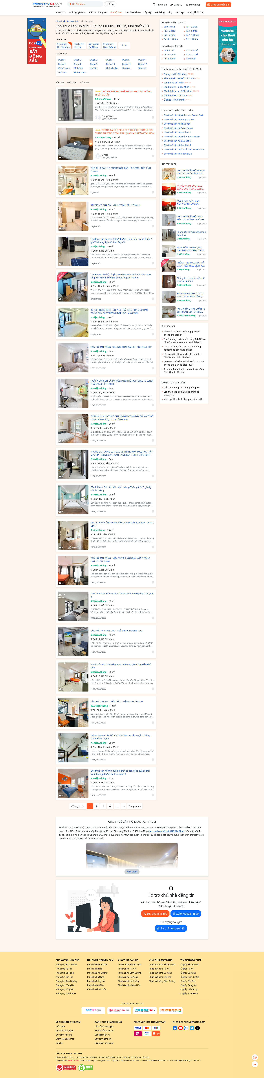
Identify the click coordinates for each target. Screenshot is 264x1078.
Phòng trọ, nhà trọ (67, 960)
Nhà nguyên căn (77, 12)
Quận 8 (77, 64)
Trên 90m (191, 58)
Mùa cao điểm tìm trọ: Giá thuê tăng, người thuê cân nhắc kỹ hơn (183, 348)
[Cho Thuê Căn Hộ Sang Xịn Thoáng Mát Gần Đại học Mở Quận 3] (73, 606)
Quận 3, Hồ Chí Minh (103, 605)
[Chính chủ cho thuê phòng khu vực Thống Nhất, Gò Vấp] (75, 105)
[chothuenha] (119, 1010)
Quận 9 (93, 64)
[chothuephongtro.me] (171, 1010)
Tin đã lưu (161, 4)
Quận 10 (110, 64)
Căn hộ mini (116, 12)
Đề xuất (60, 82)
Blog (170, 12)
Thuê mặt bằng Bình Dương (162, 981)
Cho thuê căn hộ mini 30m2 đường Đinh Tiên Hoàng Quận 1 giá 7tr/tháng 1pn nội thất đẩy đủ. (121, 240)
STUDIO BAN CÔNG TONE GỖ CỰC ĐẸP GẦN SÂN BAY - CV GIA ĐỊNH (122, 524)
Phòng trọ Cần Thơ (64, 977)
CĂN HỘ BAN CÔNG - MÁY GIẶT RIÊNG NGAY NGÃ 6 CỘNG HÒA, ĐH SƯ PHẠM (120, 560)
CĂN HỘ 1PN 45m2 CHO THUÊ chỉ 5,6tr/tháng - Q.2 (116, 630)
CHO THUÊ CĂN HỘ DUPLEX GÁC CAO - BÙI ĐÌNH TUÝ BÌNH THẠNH (121, 170)
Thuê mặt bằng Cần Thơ (160, 977)
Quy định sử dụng (64, 1034)
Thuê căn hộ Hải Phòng (128, 981)
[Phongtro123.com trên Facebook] (175, 1029)
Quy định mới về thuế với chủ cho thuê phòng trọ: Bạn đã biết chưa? (184, 363)
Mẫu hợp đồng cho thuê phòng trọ (181, 387)
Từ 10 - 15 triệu (171, 39)
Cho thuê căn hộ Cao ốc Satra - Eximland (184, 149)
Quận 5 (126, 59)
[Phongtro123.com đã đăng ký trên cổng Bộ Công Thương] (66, 1068)
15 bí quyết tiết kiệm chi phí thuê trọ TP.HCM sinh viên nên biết (182, 356)
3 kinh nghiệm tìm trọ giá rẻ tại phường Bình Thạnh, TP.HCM (184, 371)
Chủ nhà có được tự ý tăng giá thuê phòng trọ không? (182, 333)
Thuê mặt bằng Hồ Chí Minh (162, 964)
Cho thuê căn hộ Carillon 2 (177, 132)
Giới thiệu (60, 1026)
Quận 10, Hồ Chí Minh (104, 392)
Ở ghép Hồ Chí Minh (174, 99)
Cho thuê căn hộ (128, 960)
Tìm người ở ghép (191, 960)
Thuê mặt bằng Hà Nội (159, 968)
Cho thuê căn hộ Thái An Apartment (182, 136)
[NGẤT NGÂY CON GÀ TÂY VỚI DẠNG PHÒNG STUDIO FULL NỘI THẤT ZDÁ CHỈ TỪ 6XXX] (73, 393)
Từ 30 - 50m (170, 54)
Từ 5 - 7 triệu (169, 35)
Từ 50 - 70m (192, 54)
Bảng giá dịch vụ (195, 12)
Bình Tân (78, 68)
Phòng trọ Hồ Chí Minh (175, 74)
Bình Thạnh (64, 68)
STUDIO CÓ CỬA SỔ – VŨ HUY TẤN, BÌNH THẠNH (115, 205)
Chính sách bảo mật (65, 1039)
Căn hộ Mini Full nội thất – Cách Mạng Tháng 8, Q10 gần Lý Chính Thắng (121, 489)
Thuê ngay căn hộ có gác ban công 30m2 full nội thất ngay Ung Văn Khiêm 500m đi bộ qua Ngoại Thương (121, 276)
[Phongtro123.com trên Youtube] (180, 1029)
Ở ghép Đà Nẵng (188, 972)
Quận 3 (93, 59)
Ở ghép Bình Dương (189, 977)
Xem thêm (132, 871)
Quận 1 (62, 59)
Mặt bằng (160, 12)
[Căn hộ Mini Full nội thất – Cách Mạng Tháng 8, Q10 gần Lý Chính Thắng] (73, 499)
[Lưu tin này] (152, 117)
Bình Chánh (80, 72)
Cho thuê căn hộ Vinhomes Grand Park (183, 115)
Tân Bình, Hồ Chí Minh (108, 141)
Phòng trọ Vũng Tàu (65, 989)
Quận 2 (77, 59)
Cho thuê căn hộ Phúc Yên (177, 123)
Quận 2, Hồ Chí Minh (103, 639)
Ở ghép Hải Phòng (188, 989)
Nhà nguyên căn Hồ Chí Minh (179, 78)
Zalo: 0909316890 (187, 913)
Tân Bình (126, 68)
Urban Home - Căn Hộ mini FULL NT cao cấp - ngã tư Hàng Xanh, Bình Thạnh (120, 737)
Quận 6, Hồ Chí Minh (103, 676)
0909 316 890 (73, 1060)
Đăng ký (178, 4)
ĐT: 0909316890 (157, 913)
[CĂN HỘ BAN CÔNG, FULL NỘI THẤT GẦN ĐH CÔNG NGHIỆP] (73, 357)
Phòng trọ (61, 12)
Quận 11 (126, 64)
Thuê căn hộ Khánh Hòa (129, 985)
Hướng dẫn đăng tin (104, 1030)
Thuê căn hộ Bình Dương (129, 972)
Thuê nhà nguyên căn (100, 960)
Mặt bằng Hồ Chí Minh (175, 95)
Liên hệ (59, 1043)
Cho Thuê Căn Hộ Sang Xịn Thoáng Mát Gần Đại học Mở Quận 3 (122, 595)
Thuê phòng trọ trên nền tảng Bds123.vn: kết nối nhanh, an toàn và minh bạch (185, 341)
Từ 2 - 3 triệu (169, 30)
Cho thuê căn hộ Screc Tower (178, 128)
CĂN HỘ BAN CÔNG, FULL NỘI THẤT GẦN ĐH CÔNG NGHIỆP (121, 347)
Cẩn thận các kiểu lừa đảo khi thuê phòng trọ (181, 393)
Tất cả (123, 45)
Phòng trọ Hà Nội (64, 968)
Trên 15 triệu (192, 39)
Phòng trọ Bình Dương (66, 981)
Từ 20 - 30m (192, 50)
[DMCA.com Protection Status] (85, 1068)
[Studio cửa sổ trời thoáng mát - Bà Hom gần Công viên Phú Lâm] (73, 677)
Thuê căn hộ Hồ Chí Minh (129, 964)
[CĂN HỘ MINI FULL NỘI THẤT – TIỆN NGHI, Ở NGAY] (73, 712)
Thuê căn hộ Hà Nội (127, 968)
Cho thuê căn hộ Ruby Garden (179, 119)
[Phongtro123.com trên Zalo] (186, 1029)
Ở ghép (148, 12)
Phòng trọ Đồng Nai (65, 985)
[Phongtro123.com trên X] (192, 1029)
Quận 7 (62, 64)
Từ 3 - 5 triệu (191, 30)
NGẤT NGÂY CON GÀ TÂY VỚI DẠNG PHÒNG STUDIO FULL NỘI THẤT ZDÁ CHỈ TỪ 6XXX (122, 382)
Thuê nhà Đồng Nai (96, 981)
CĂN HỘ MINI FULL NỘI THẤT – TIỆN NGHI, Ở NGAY (117, 701)
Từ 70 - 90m (170, 58)
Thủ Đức (62, 72)
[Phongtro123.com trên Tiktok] (197, 1029)
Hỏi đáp (180, 12)
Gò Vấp (93, 68)
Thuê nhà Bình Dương (97, 972)
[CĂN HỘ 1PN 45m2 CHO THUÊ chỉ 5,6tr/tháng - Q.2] (73, 641)
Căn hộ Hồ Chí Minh (174, 82)
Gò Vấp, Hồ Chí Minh (107, 103)
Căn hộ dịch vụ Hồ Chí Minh (178, 91)
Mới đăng (72, 82)
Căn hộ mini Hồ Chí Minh (176, 86)
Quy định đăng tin (103, 1039)
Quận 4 (110, 59)
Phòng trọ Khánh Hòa (66, 993)
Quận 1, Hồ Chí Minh (103, 250)
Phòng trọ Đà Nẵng (65, 972)
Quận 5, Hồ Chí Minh (103, 569)
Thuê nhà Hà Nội (94, 968)
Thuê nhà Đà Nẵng (95, 977)
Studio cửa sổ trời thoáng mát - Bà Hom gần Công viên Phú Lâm (121, 666)
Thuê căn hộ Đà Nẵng (128, 977)
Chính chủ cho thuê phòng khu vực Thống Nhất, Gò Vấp (123, 93)
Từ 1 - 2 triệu (191, 26)
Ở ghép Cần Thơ (187, 981)
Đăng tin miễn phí (220, 4)
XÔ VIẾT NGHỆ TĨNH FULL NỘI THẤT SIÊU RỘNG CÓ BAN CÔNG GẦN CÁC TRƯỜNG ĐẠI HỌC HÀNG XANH (119, 311)
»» (123, 806)
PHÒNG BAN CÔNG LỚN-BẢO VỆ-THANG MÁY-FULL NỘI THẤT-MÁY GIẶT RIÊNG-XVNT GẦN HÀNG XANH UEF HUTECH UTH (122, 453)
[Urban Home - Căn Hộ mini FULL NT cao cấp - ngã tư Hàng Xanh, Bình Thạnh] (73, 747)
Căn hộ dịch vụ (133, 12)
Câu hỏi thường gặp (104, 1026)
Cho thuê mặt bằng (160, 960)
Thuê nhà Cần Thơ (95, 985)
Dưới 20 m (169, 50)
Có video (85, 82)
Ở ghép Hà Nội (187, 968)
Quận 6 (142, 59)
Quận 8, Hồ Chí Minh (103, 782)
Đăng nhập (195, 4)
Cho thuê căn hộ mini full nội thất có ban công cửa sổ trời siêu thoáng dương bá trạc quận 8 (120, 772)
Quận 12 (142, 64)
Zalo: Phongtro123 (173, 928)
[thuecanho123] (145, 1010)
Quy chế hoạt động (64, 1030)
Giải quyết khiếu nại (104, 1043)
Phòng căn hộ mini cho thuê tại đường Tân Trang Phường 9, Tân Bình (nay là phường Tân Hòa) (124, 132)
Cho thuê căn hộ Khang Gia (178, 153)
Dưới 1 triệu (169, 26)
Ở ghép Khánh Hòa (189, 993)
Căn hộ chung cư (98, 12)
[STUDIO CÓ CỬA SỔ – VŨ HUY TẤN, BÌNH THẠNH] (73, 216)
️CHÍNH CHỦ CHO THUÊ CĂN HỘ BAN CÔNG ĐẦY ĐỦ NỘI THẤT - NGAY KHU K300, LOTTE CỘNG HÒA (122, 418)
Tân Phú (142, 68)
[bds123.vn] (93, 1010)
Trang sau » (135, 806)
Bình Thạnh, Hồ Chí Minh (105, 179)
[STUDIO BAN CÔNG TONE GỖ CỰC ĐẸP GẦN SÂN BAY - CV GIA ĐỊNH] (73, 535)
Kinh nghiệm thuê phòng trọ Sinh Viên (183, 399)
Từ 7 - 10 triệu (192, 35)
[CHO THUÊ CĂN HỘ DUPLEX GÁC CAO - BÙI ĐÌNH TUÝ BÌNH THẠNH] (73, 180)
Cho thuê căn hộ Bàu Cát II (177, 140)
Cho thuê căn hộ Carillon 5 (177, 145)
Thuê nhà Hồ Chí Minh (97, 964)
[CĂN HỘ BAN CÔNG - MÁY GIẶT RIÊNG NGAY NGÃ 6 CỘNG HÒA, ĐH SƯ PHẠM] (73, 570)
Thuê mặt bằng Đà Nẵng (160, 972)
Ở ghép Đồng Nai (188, 985)
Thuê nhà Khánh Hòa (96, 989)
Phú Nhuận (112, 68)
